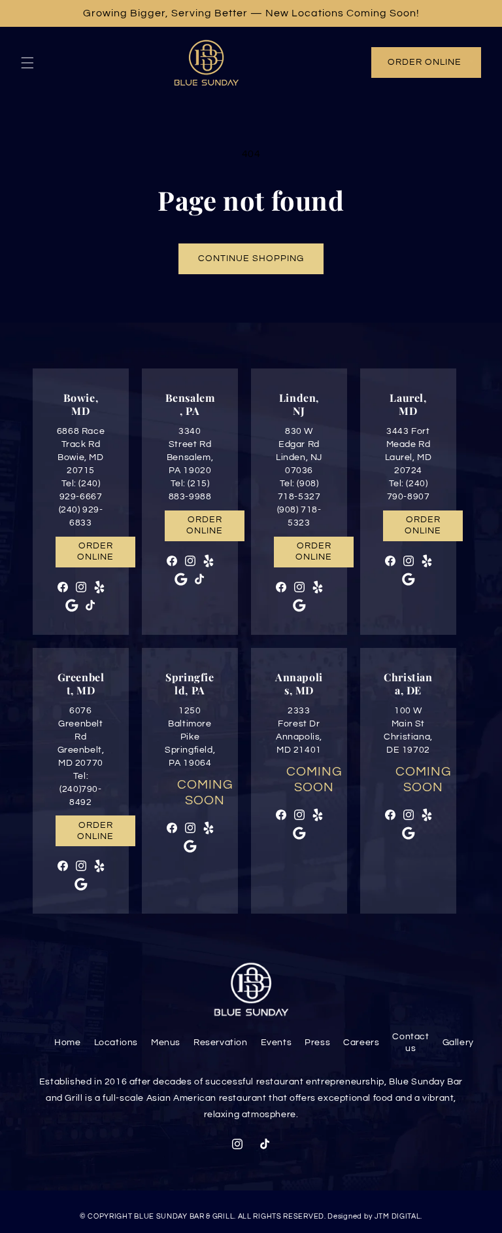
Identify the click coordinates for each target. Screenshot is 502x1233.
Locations (116, 1042)
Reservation (220, 1042)
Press (317, 1042)
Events (276, 1042)
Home (67, 1042)
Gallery (458, 1042)
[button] (27, 62)
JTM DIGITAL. (398, 1216)
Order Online (424, 62)
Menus (165, 1042)
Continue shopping (251, 258)
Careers (361, 1042)
